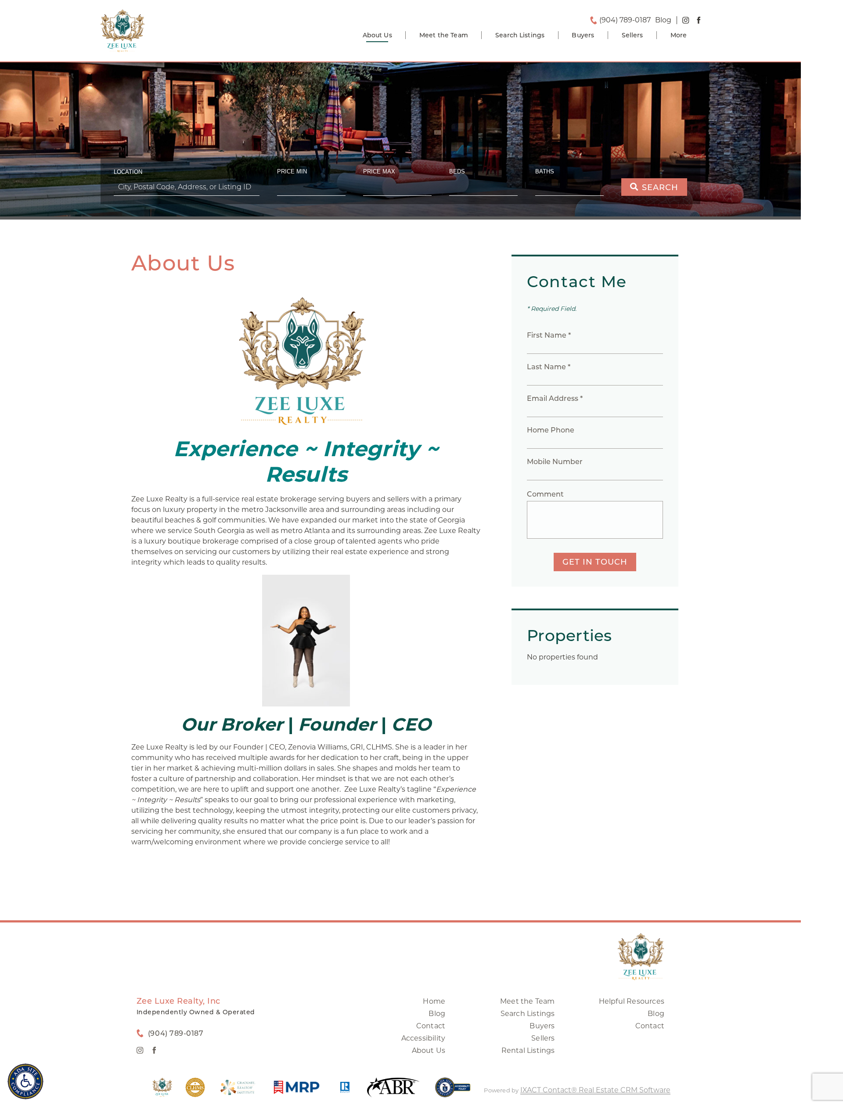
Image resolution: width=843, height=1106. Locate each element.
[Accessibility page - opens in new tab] (453, 1092)
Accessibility (423, 1038)
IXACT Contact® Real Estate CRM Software (595, 1090)
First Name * (549, 335)
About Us (377, 35)
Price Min (292, 171)
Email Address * (555, 398)
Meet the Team (443, 35)
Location (128, 172)
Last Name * (548, 367)
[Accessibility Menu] (25, 1081)
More (678, 35)
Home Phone (550, 430)
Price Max (379, 171)
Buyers (583, 35)
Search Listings (519, 35)
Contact (430, 1026)
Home (434, 1001)
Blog (437, 1013)
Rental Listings (528, 1050)
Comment (545, 494)
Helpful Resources (631, 1001)
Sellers (632, 35)
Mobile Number (555, 462)
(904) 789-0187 (625, 20)
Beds (457, 171)
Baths (544, 171)
